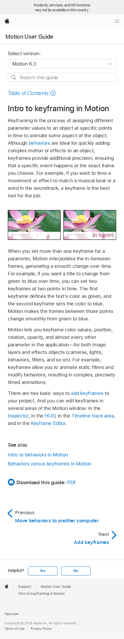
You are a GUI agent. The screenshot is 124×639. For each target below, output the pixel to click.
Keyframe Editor (48, 423)
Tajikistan (11, 614)
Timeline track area (92, 416)
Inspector (18, 416)
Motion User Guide (29, 36)
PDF (71, 482)
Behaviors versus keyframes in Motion (49, 464)
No (76, 571)
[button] (32, 93)
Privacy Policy (41, 629)
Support (24, 587)
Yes (43, 571)
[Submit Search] (14, 78)
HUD (50, 416)
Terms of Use (15, 629)
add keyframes (87, 393)
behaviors (39, 143)
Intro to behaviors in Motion (38, 455)
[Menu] (117, 21)
